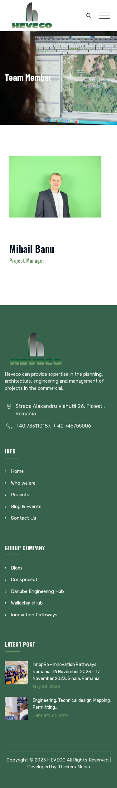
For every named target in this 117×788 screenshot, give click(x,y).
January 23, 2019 (51, 715)
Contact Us (23, 518)
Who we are (23, 483)
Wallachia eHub (27, 603)
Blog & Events (26, 506)
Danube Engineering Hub (37, 591)
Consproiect (24, 579)
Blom (16, 568)
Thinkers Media (74, 767)
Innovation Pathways (34, 615)
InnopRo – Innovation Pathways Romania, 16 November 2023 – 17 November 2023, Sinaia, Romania (66, 671)
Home (17, 471)
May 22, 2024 (47, 686)
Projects (20, 494)
